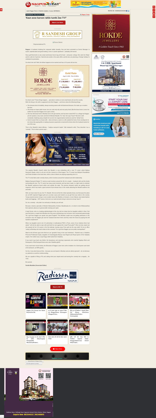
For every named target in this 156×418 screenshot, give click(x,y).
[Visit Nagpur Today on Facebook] (126, 11)
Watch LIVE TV (57, 287)
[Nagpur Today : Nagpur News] (43, 4)
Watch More (58, 349)
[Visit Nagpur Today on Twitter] (128, 11)
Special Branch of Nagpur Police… (34, 361)
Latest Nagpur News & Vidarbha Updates (37, 11)
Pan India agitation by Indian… (33, 363)
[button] (36, 305)
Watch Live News (57, 22)
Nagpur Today (86, 14)
